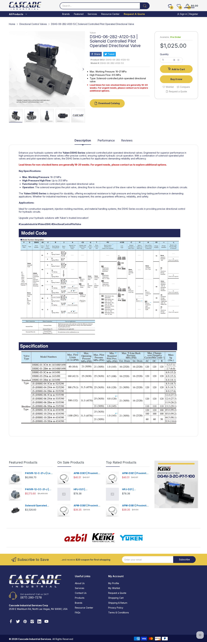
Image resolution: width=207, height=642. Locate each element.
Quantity (164, 54)
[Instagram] (32, 622)
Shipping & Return (117, 602)
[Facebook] (11, 622)
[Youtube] (46, 622)
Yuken (93, 33)
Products (79, 597)
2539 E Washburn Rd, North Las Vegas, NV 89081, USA (38, 609)
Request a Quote (117, 593)
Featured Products (23, 462)
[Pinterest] (25, 622)
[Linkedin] (39, 622)
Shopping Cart (116, 597)
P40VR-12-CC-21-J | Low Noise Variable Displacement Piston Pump (37, 489)
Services (79, 588)
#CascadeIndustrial (28, 224)
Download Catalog (109, 103)
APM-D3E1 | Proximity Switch (86, 473)
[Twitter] (18, 622)
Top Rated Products (121, 462)
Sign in (183, 14)
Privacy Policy (115, 607)
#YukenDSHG (44, 224)
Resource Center (84, 607)
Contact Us (81, 593)
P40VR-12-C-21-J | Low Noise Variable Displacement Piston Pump (38, 473)
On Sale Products (70, 462)
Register (193, 14)
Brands (78, 602)
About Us (80, 583)
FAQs (77, 612)
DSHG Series (77, 152)
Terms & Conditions (118, 612)
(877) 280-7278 (31, 597)
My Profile (113, 583)
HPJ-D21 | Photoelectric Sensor (86, 489)
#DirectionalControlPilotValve (66, 224)
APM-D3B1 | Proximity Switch (86, 505)
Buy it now (176, 79)
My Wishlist (114, 588)
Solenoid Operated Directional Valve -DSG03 (36, 505)
